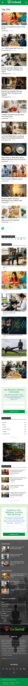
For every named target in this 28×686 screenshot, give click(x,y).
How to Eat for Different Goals (11, 179)
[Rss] (24, 239)
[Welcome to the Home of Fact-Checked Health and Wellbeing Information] (14, 628)
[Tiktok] (9, 239)
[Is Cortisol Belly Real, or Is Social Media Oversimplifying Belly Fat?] (14, 128)
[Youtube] (21, 239)
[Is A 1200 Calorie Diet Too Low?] (14, 40)
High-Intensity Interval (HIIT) (4, 474)
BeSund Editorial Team (6, 50)
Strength (3, 355)
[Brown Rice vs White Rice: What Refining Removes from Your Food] (14, 149)
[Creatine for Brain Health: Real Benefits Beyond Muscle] (5, 549)
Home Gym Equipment (4, 496)
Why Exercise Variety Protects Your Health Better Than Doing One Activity (18, 575)
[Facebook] (2, 239)
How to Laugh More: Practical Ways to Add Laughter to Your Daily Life (17, 563)
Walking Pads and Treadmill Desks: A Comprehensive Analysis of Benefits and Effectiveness (18, 494)
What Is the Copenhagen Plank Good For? (12, 357)
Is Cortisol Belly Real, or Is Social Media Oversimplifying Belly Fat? (12, 137)
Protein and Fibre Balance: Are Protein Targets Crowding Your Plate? (12, 70)
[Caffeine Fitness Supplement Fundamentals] (14, 325)
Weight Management (6, 88)
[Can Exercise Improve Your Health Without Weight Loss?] (14, 256)
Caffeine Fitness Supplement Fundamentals (13, 335)
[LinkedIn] (18, 239)
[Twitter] (12, 239)
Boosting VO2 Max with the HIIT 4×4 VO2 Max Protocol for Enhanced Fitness (17, 472)
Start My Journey (14, 411)
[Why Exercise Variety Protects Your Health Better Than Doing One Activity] (5, 576)
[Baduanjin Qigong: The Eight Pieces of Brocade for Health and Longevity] (5, 479)
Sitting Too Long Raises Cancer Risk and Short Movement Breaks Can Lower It (18, 583)
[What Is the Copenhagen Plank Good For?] (14, 347)
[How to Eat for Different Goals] (14, 171)
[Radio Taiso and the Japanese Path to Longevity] (5, 487)
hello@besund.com (12, 658)
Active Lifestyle (4, 264)
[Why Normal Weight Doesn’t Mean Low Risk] (5, 591)
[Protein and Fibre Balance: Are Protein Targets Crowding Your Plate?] (14, 59)
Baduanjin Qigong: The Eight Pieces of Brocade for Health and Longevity (18, 479)
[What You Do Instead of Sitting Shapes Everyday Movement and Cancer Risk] (14, 302)
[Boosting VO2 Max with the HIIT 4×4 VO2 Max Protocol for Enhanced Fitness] (5, 472)
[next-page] (12, 228)
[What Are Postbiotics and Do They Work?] (14, 18)
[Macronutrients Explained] (14, 212)
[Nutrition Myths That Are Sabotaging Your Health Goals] (14, 190)
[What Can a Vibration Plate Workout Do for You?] (5, 556)
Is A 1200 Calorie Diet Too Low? (12, 48)
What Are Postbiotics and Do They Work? (12, 289)
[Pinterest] (15, 239)
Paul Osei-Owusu (4, 30)
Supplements (4, 24)
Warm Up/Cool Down (4, 481)
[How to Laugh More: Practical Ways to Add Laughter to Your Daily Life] (5, 563)
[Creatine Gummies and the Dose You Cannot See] (14, 106)
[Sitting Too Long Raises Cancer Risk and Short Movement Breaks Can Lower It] (5, 583)
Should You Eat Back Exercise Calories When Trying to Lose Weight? (11, 93)
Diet (3, 45)
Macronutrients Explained (10, 220)
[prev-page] (2, 384)
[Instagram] (6, 239)
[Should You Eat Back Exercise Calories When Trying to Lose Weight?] (14, 83)
